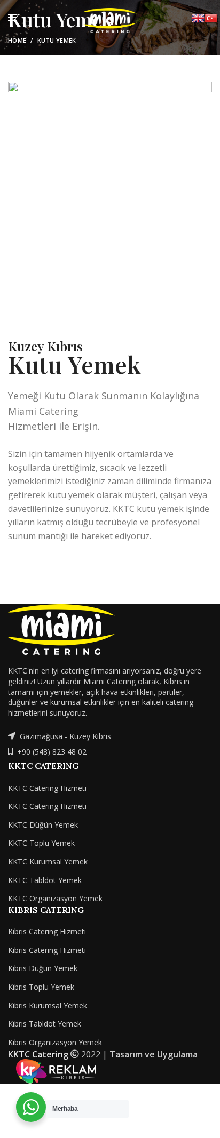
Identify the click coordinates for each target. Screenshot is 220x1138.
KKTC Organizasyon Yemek (55, 898)
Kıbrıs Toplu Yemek (41, 987)
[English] (198, 17)
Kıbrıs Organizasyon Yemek (55, 1042)
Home (17, 40)
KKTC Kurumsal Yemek (48, 861)
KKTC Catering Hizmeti (47, 788)
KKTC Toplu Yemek (41, 843)
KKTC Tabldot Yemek (45, 880)
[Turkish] (211, 17)
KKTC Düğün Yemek (43, 825)
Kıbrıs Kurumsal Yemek (47, 1005)
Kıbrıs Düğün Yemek (42, 968)
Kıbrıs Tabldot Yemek (44, 1024)
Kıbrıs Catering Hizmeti (47, 931)
